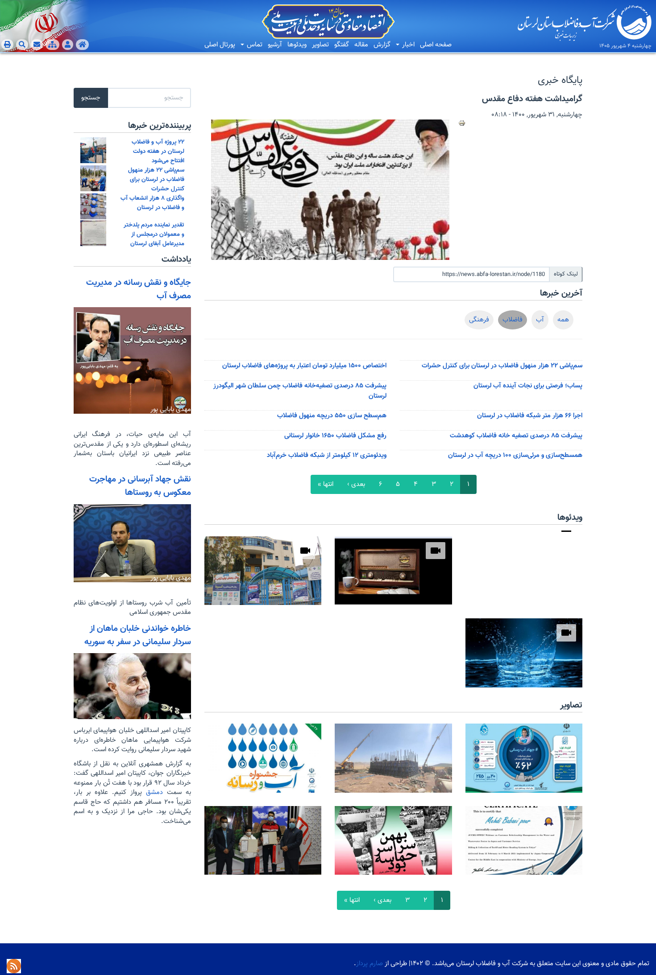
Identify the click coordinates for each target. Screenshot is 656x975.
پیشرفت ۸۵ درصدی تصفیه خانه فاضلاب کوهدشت (516, 436)
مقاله (361, 45)
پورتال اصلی (219, 45)
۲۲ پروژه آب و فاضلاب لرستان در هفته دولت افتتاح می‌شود (158, 151)
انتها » (325, 484)
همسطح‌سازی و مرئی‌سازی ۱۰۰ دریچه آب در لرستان (515, 455)
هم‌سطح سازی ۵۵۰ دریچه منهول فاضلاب (331, 416)
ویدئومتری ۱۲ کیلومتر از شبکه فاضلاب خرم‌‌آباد (326, 455)
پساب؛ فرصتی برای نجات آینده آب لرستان (527, 386)
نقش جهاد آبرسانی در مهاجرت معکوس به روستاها (140, 486)
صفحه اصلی (436, 45)
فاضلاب (512, 320)
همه (563, 320)
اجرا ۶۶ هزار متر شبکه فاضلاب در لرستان (529, 416)
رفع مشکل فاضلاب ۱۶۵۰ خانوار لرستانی (335, 436)
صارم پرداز (369, 964)
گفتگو (341, 45)
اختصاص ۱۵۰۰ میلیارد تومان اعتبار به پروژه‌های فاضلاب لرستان (304, 366)
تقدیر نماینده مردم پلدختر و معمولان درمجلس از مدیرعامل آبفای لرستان (154, 234)
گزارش (382, 45)
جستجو (90, 98)
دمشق (152, 792)
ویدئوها (297, 45)
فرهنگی (479, 320)
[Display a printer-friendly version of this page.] (461, 123)
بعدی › (356, 484)
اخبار (407, 45)
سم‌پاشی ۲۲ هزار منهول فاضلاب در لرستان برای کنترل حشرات (502, 366)
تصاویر (320, 45)
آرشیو (275, 45)
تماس (253, 45)
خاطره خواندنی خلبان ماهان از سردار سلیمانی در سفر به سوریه (137, 635)
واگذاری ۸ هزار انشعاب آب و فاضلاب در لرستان (152, 202)
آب (540, 320)
